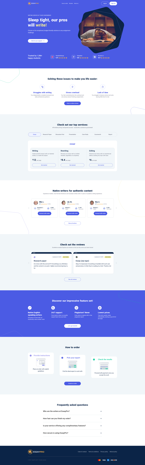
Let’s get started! (72, 326)
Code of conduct (82, 451)
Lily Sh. (69, 202)
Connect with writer (44, 213)
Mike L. (41, 202)
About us (76, 3)
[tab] (34, 134)
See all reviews (72, 279)
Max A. (97, 202)
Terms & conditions (93, 451)
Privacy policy (104, 451)
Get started (44, 165)
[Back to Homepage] (33, 3)
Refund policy (113, 451)
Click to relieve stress (72, 103)
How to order (65, 3)
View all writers (72, 223)
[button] (29, 208)
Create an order (72, 383)
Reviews (71, 3)
